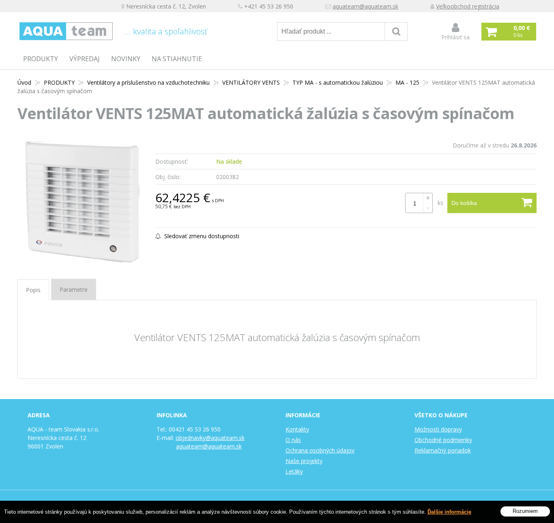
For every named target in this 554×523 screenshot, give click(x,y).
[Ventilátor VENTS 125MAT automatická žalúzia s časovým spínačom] (82, 202)
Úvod (24, 82)
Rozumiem (525, 511)
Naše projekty (304, 461)
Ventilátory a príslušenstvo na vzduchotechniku (148, 82)
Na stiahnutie (177, 58)
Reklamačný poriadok (442, 450)
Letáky (294, 471)
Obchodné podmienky (443, 440)
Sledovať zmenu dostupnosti (201, 236)
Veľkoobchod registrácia (467, 6)
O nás (293, 440)
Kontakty (297, 429)
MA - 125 (407, 82)
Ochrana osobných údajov (320, 450)
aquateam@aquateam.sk (365, 6)
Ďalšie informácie (449, 512)
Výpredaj (84, 58)
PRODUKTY (40, 58)
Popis (33, 290)
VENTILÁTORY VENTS (251, 82)
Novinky (125, 58)
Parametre (74, 289)
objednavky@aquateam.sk (210, 438)
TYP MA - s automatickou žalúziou (337, 82)
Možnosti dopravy (438, 429)
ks (440, 203)
